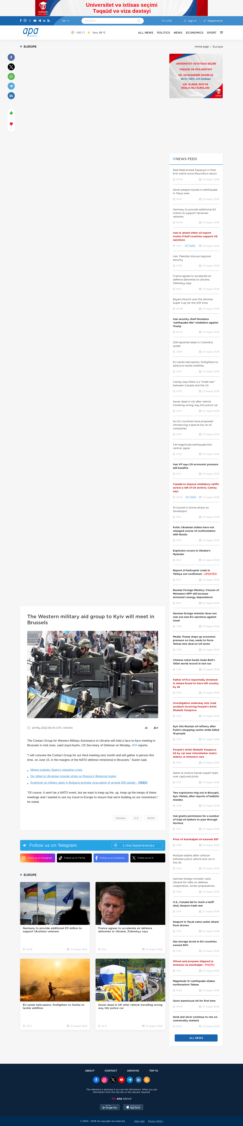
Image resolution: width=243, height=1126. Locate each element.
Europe (218, 46)
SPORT (211, 32)
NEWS (178, 32)
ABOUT (89, 1070)
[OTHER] (219, 32)
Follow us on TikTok (74, 858)
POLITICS (163, 32)
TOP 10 (153, 1070)
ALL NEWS (145, 32)
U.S (136, 818)
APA (134, 745)
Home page (202, 46)
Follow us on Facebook (112, 858)
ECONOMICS (194, 32)
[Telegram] (39, 21)
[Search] (139, 21)
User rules (139, 1121)
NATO (151, 818)
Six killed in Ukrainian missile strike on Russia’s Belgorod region (73, 776)
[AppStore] (133, 1107)
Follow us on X (145, 858)
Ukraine (120, 818)
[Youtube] (34, 21)
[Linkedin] (44, 21)
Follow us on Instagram (39, 858)
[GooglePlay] (110, 1107)
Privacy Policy (155, 1121)
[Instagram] (25, 21)
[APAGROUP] (121, 1099)
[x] (113, 1080)
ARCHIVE (133, 1070)
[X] (29, 21)
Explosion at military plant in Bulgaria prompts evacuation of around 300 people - (88, 782)
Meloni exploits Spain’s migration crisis (56, 770)
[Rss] (48, 21)
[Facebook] (21, 21)
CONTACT (111, 1070)
